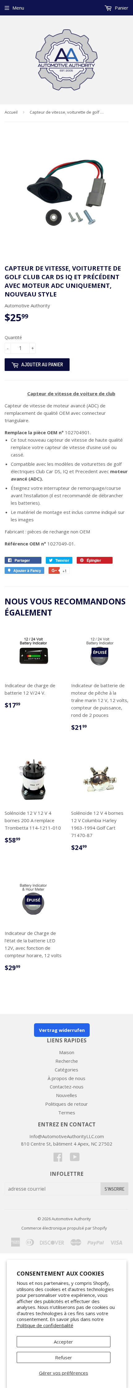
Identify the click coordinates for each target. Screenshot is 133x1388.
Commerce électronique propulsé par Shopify (64, 1228)
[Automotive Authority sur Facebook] (57, 1159)
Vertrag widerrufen (62, 1030)
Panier (121, 8)
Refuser (63, 1357)
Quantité (13, 337)
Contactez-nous (67, 1086)
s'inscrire (114, 1189)
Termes (66, 1112)
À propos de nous (66, 1078)
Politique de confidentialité (45, 1325)
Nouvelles (66, 1095)
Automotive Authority (71, 1219)
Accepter (63, 1342)
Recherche (66, 1061)
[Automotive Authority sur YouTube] (75, 1159)
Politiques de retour (66, 1104)
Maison (66, 1052)
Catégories (66, 1069)
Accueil (11, 112)
